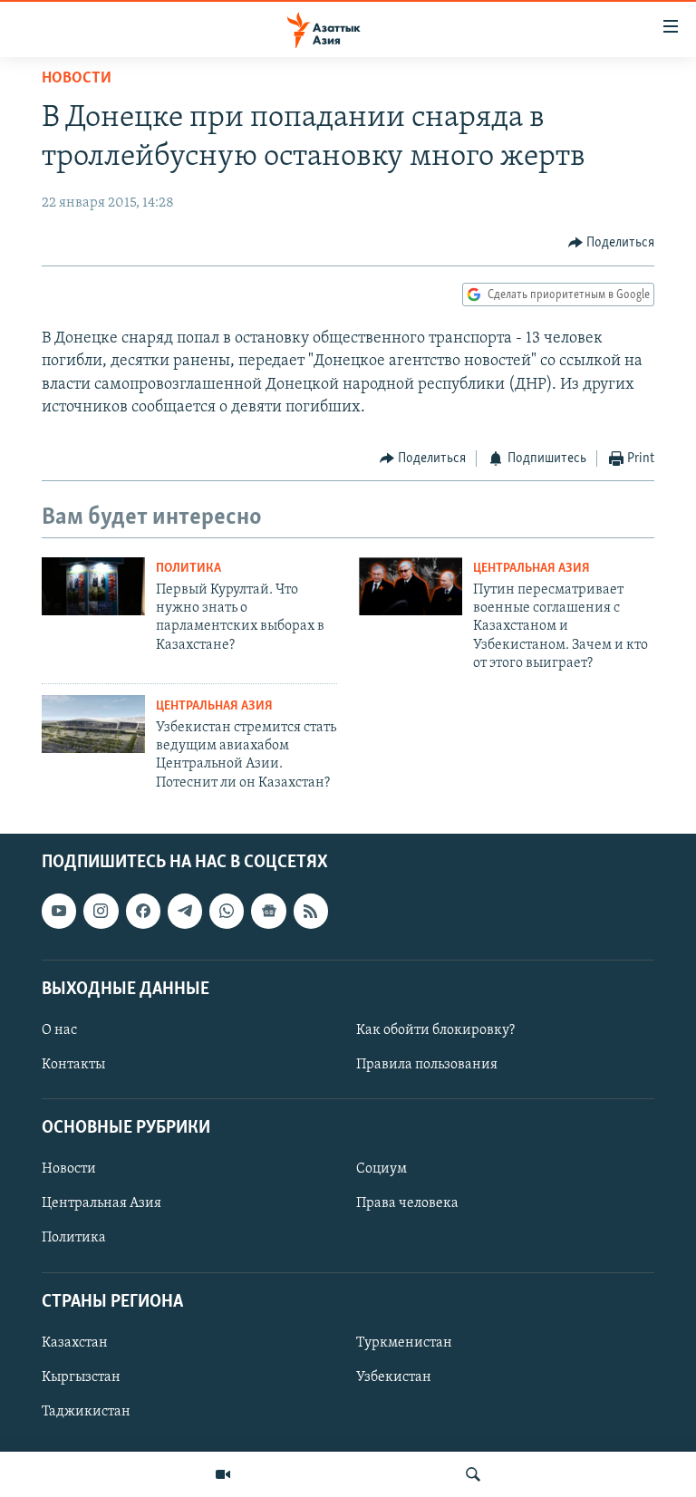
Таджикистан (86, 1412)
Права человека (407, 1204)
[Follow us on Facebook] (143, 911)
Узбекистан (393, 1377)
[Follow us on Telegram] (185, 911)
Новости (76, 79)
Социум (381, 1170)
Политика (188, 568)
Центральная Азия (531, 568)
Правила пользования (427, 1065)
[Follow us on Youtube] (59, 911)
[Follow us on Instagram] (100, 911)
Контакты (73, 1065)
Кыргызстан (81, 1377)
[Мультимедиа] (223, 1474)
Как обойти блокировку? (435, 1030)
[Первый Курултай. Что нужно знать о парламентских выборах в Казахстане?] (93, 586)
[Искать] (473, 1474)
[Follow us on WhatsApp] (226, 911)
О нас (59, 1030)
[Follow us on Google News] (268, 911)
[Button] (611, 243)
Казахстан (75, 1343)
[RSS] (311, 911)
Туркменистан (404, 1343)
